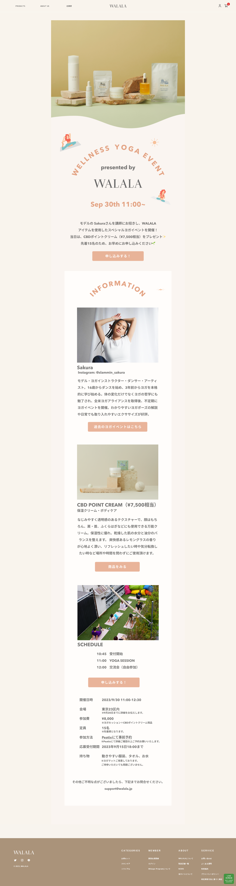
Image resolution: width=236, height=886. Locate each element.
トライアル (125, 869)
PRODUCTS (20, 6)
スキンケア (125, 864)
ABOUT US (44, 6)
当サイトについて (185, 874)
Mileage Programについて (159, 869)
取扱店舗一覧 (184, 864)
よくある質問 (206, 864)
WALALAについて (186, 858)
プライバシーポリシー (210, 874)
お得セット (125, 858)
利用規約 (204, 869)
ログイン (151, 864)
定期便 (69, 6)
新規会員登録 (153, 858)
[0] (226, 6)
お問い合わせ (206, 858)
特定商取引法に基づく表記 (211, 879)
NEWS (181, 869)
